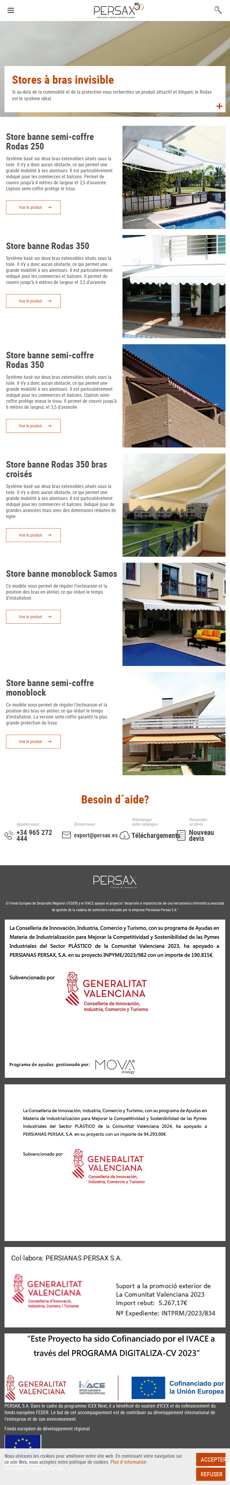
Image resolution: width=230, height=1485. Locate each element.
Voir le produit (30, 207)
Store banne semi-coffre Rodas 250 (50, 141)
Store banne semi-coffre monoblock (50, 687)
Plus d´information (128, 1462)
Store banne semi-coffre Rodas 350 (50, 360)
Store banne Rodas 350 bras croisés (56, 469)
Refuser (212, 1474)
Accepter (213, 1459)
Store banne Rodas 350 (47, 245)
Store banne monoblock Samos (61, 573)
